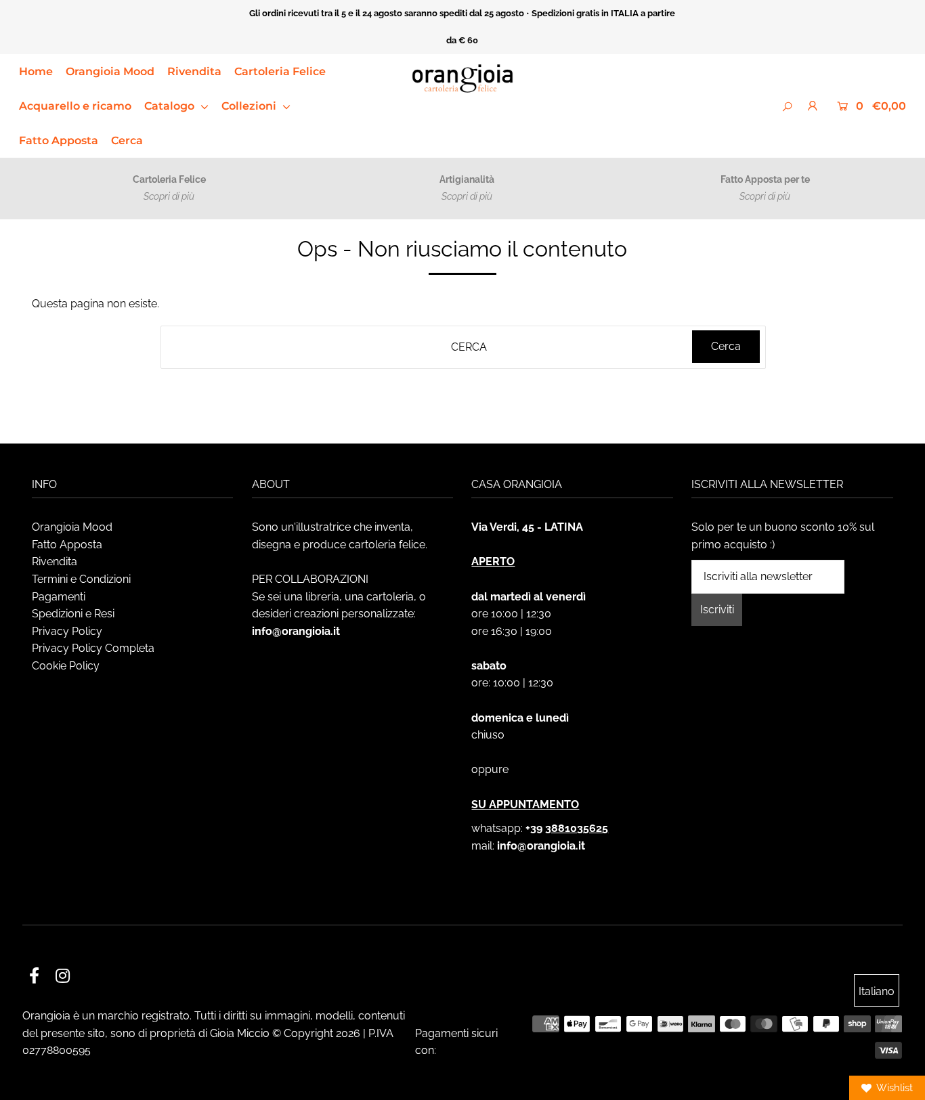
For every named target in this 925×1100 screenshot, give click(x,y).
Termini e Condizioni (81, 579)
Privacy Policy (67, 631)
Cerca (127, 140)
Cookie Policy (66, 665)
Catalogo (170, 106)
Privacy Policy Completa (93, 648)
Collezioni (250, 106)
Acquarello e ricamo (75, 106)
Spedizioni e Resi (73, 613)
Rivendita (194, 71)
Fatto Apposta (58, 140)
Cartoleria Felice (280, 71)
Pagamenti (58, 596)
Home (36, 71)
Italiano (877, 991)
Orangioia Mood (110, 71)
